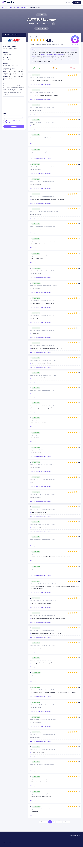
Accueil (3, 7)
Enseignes (68, 2)
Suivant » (66, 822)
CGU (78, 835)
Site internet (9, 117)
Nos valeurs (77, 2)
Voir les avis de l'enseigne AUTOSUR (13, 121)
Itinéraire (14, 126)
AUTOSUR (16, 7)
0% (56, 68)
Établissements (24, 7)
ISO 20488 (75, 45)
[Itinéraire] (53, 23)
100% (38, 68)
